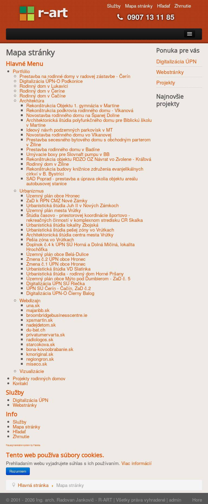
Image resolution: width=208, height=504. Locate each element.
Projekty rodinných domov (39, 378)
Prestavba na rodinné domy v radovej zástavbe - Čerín (75, 76)
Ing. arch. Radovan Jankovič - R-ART (73, 499)
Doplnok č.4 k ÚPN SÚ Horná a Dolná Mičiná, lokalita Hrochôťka (80, 246)
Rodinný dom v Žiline (47, 163)
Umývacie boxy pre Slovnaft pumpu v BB (67, 154)
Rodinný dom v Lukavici (44, 85)
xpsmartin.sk (39, 319)
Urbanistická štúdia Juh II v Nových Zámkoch (72, 205)
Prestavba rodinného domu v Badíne (63, 149)
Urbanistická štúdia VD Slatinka (58, 268)
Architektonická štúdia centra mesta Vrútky (69, 234)
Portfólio (21, 71)
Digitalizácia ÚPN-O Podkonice (51, 80)
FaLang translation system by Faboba (23, 445)
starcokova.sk (40, 344)
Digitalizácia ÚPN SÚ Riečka (55, 283)
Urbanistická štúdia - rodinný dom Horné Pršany (75, 273)
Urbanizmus (32, 190)
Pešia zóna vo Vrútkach (50, 239)
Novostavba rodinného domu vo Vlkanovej (68, 134)
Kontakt (20, 383)
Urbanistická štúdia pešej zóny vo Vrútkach (70, 229)
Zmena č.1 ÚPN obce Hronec (56, 263)
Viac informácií (136, 463)
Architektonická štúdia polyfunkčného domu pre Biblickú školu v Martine (89, 122)
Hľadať (163, 5)
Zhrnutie (182, 5)
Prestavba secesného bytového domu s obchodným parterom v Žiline (88, 142)
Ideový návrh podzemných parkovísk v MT (69, 129)
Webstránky (25, 404)
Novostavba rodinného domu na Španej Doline (72, 115)
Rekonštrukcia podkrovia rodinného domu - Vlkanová (79, 110)
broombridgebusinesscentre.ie (56, 314)
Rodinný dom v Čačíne (43, 95)
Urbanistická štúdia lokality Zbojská (62, 224)
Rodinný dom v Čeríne (42, 90)
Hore (197, 499)
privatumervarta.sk (45, 334)
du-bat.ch (35, 329)
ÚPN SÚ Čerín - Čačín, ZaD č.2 (58, 288)
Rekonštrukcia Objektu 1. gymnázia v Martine (72, 105)
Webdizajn (30, 300)
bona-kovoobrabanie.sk (49, 349)
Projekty (165, 82)
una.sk (33, 305)
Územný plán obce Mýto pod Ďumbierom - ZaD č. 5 (78, 278)
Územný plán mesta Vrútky (53, 210)
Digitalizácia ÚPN (30, 399)
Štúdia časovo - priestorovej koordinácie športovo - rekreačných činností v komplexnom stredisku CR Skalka (84, 217)
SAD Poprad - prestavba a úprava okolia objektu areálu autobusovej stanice (82, 181)
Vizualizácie (32, 371)
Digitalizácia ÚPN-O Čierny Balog (60, 293)
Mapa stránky (139, 5)
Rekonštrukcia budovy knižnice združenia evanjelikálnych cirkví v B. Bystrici (84, 171)
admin (175, 499)
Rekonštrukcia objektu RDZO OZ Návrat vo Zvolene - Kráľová (88, 158)
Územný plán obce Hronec (53, 195)
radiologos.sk (39, 339)
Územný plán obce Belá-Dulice (57, 254)
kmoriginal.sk (39, 353)
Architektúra (32, 100)
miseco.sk (36, 363)
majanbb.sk (38, 310)
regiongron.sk (40, 358)
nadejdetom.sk (41, 324)
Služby (114, 5)
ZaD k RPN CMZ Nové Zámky (56, 200)
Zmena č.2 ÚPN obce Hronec (56, 258)
